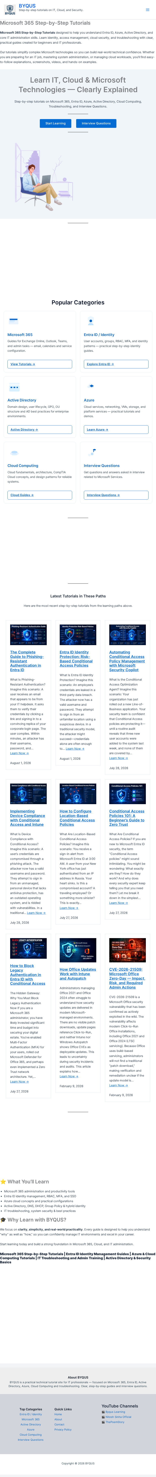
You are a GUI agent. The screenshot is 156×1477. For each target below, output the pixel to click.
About (58, 1419)
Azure (31, 1429)
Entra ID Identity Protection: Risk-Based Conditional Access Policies (76, 659)
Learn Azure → (97, 429)
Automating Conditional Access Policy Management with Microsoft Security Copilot (127, 661)
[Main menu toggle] (147, 10)
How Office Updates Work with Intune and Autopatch (78, 974)
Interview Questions (30, 1439)
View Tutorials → (23, 364)
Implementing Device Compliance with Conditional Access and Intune (27, 818)
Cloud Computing (31, 1434)
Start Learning (56, 123)
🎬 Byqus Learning (113, 1411)
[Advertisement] (78, 255)
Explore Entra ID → (100, 364)
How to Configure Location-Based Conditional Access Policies (77, 818)
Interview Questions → (103, 495)
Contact (59, 1424)
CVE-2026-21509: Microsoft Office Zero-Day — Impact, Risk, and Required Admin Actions (127, 978)
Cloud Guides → (22, 495)
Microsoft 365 (31, 1419)
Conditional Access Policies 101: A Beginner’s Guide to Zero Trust (126, 818)
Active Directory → (24, 429)
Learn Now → (19, 753)
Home (58, 1414)
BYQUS (27, 6)
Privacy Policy (63, 1429)
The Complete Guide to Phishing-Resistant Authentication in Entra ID (27, 661)
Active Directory (31, 1424)
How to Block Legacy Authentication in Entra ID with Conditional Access (27, 975)
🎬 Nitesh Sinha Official (116, 1416)
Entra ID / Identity (31, 1414)
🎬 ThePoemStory (113, 1422)
